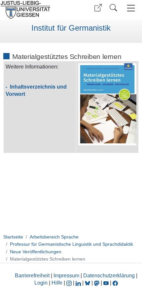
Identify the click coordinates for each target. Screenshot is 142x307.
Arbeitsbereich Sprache (54, 236)
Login (41, 283)
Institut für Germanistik (71, 28)
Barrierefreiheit (32, 275)
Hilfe (57, 283)
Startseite (13, 236)
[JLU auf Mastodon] (97, 283)
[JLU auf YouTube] (106, 283)
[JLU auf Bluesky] (88, 283)
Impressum (66, 275)
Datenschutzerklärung (109, 275)
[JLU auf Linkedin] (79, 283)
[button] (98, 8)
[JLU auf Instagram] (69, 283)
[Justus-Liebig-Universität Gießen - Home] (34, 10)
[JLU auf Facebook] (115, 283)
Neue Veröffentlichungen (35, 251)
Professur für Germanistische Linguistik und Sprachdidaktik (71, 244)
